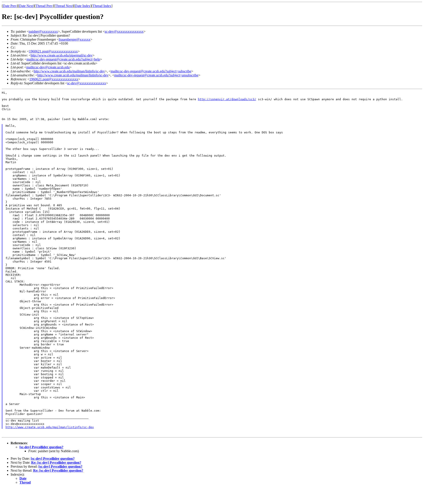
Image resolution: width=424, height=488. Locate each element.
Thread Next (64, 6)
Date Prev (10, 6)
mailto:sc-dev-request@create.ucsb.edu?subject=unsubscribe (156, 75)
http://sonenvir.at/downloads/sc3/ (227, 99)
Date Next (26, 6)
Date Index (82, 6)
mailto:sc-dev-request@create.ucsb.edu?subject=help (63, 59)
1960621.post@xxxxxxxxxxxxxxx (53, 51)
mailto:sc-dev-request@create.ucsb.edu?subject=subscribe (151, 71)
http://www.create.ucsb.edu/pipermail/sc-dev (62, 55)
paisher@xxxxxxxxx (43, 31)
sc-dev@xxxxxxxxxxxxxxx (124, 31)
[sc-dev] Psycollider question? (41, 447)
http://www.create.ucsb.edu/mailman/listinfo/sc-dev (69, 71)
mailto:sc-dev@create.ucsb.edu (48, 67)
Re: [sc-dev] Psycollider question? (56, 462)
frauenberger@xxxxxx (74, 39)
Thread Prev (44, 6)
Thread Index (102, 6)
